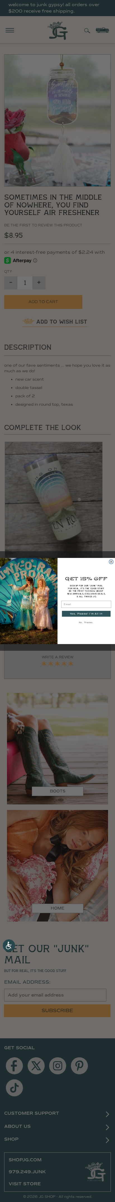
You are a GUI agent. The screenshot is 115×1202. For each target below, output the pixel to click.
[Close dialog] (111, 561)
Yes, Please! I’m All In (86, 613)
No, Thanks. (86, 622)
